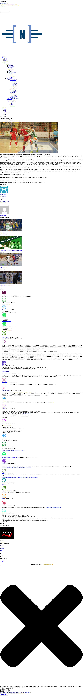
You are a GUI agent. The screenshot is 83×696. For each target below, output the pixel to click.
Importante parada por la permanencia (6, 285)
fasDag (3, 446)
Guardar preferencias (15, 693)
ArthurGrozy (4, 463)
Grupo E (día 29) (14, 84)
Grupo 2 (11, 74)
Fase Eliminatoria (12, 76)
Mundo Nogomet (3, 194)
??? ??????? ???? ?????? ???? (6, 321)
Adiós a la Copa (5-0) (3, 267)
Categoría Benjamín (11, 66)
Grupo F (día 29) (14, 85)
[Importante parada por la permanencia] (11, 283)
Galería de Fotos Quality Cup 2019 (13, 98)
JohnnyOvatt (4, 309)
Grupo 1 (11, 73)
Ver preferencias (9, 693)
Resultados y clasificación (12, 72)
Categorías (2, 525)
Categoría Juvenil (10, 69)
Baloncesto (4, 108)
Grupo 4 (11, 75)
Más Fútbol (6, 60)
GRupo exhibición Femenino (14, 88)
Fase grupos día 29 (13, 80)
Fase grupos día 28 (13, 89)
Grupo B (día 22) (14, 94)
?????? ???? (4, 484)
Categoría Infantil (10, 68)
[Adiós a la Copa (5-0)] (11, 265)
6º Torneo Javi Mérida (9, 70)
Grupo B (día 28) (14, 91)
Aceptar (2, 693)
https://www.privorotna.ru (27, 413)
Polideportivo (4, 109)
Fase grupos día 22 (13, 93)
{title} (1, 694)
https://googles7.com (50, 402)
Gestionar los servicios (10, 692)
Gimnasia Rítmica (7, 112)
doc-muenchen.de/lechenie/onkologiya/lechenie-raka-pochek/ (23, 392)
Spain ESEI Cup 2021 (9, 64)
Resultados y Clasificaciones (12, 79)
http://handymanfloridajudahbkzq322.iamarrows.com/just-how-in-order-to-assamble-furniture (16, 467)
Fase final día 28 (12, 92)
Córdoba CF (4, 56)
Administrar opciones (3, 692)
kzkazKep (3, 498)
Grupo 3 (11, 104)
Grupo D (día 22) (14, 96)
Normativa (9, 71)
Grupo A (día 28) (14, 90)
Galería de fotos (10, 65)
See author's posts (3, 196)
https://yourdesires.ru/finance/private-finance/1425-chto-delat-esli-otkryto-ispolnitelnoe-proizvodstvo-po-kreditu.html (19, 477)
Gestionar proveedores (17, 692)
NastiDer (3, 408)
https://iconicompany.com (7, 425)
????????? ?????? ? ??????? (6, 490)
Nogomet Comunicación (47, 564)
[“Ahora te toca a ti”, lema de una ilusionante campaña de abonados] (11, 248)
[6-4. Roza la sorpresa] (11, 231)
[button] (41, 626)
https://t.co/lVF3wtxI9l (5, 371)
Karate (5, 111)
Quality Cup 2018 (9, 99)
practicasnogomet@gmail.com (6, 335)
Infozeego (3, 365)
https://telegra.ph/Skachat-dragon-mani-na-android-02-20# (11, 457)
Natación (5, 113)
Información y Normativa (12, 100)
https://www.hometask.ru (13, 518)
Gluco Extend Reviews (3, 3)
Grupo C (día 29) (14, 82)
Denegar (5, 693)
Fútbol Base (6, 61)
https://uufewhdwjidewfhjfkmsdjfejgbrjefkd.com (53, 507)
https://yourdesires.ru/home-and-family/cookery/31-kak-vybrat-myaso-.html (13, 450)
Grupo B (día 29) (14, 81)
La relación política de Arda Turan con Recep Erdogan (8, 4)
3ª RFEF (5, 59)
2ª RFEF (5, 58)
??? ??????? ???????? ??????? (6, 330)
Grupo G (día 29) (14, 86)
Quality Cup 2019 (9, 78)
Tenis (5, 110)
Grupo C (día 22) (14, 95)
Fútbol (3, 57)
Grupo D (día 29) (14, 83)
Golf (5, 114)
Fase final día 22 (12, 97)
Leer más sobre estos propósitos (26, 692)
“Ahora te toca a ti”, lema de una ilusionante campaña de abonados (11, 250)
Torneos (5, 63)
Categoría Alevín (10, 67)
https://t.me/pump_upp (5, 337)
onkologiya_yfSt (4, 382)
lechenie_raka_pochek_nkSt (6, 390)
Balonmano (4, 107)
